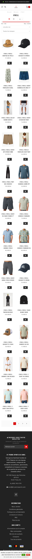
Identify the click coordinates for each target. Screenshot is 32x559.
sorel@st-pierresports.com (17, 487)
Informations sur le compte (16, 528)
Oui (23, 554)
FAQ (16, 517)
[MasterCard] (16, 546)
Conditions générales (16, 509)
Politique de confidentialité (16, 512)
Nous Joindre (16, 506)
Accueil (9, 12)
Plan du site (16, 520)
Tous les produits (16, 539)
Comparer (16, 536)
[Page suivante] (26, 423)
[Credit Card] (10, 546)
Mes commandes (16, 531)
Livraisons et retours (16, 515)
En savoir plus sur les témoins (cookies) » (16, 557)
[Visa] (21, 546)
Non (28, 554)
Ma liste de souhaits (16, 534)
